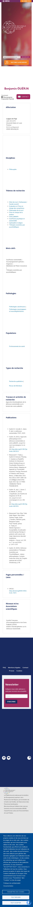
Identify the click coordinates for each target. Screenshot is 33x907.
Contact (25, 97)
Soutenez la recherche (19, 62)
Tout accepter (16, 902)
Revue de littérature (15, 386)
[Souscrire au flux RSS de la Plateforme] (29, 758)
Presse (11, 671)
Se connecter (26, 1)
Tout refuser (15, 897)
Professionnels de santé (17, 346)
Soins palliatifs (13, 216)
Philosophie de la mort (16, 210)
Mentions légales (14, 667)
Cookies (19, 671)
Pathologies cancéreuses (17, 307)
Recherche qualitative (16, 381)
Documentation (8, 886)
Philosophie (12, 169)
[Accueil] (14, 27)
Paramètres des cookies (15, 892)
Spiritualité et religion (16, 223)
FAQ (4, 667)
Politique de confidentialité (11, 883)
